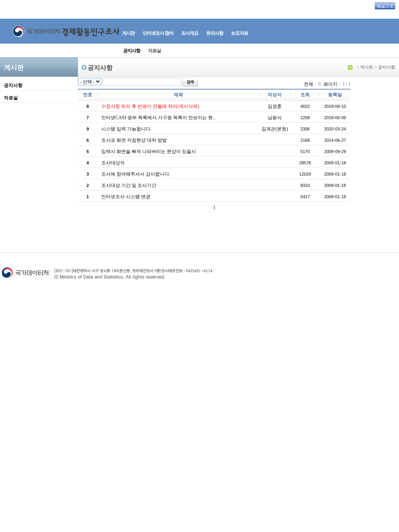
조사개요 (189, 33)
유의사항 (214, 33)
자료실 (154, 50)
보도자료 (239, 33)
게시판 (128, 33)
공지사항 (131, 50)
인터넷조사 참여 (158, 33)
